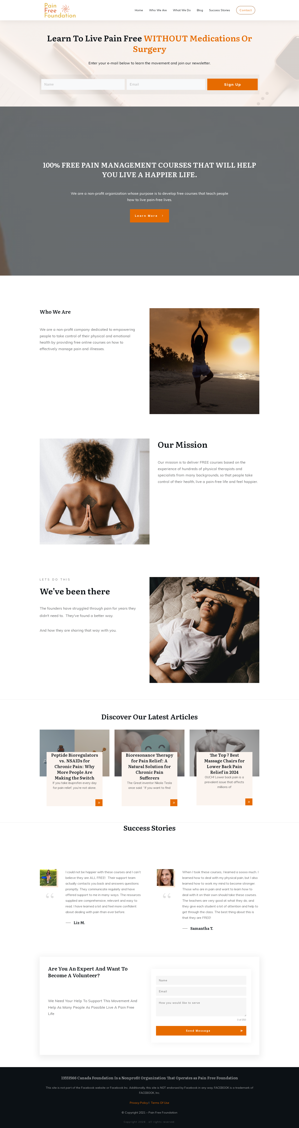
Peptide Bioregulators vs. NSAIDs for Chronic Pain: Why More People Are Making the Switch (74, 766)
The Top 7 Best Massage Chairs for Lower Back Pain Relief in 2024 (224, 763)
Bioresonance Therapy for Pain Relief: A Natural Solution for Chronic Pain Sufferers (149, 766)
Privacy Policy (139, 1103)
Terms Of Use (160, 1103)
